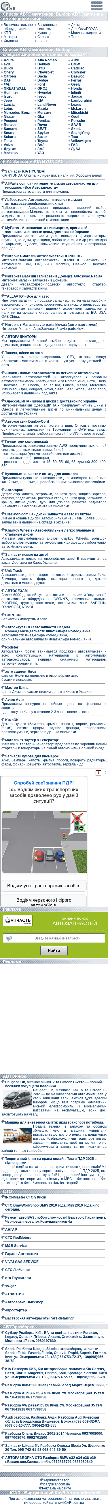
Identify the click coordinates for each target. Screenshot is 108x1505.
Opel (75, 117)
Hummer (11, 92)
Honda (76, 88)
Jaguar (77, 96)
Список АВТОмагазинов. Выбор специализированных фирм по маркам (45, 52)
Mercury (44, 113)
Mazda (42, 109)
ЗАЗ (41, 149)
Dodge (42, 80)
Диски (76, 25)
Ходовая (11, 41)
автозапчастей (74, 923)
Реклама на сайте (56, 1488)
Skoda (76, 129)
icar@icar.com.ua (56, 1484)
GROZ (42, 88)
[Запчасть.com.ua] (18, 925)
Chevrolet (45, 72)
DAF (7, 80)
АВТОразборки (19, 1326)
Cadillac (77, 68)
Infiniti (76, 92)
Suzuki (42, 137)
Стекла (43, 37)
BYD (41, 68)
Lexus (76, 105)
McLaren (78, 109)
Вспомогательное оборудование (18, 27)
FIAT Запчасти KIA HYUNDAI (32, 161)
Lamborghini (81, 101)
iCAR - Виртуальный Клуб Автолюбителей (55, 1492)
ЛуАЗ (75, 149)
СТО (8, 1191)
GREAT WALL (15, 88)
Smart (9, 133)
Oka (40, 117)
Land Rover (46, 105)
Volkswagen (81, 141)
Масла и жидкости (86, 33)
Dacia (42, 76)
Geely (76, 84)
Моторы (10, 37)
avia (7, 64)
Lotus (8, 109)
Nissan (9, 117)
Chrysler (78, 72)
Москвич (11, 153)
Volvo (8, 145)
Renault (10, 125)
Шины (42, 41)
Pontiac (43, 121)
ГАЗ (74, 145)
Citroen (10, 76)
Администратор (56, 1480)
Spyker (43, 133)
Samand (10, 129)
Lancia (9, 105)
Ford (41, 84)
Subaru (10, 137)
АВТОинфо (15, 1076)
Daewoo (77, 76)
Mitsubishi (79, 113)
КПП (7, 33)
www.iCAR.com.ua (69, 1503)
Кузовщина (46, 33)
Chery (9, 72)
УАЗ (40, 153)
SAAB (76, 125)
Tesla (8, 141)
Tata (74, 137)
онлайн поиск (75, 918)
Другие (10, 149)
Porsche (78, 121)
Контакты (55, 1474)
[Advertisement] (54, 1020)
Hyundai (44, 92)
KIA (40, 101)
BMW (75, 64)
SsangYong (80, 133)
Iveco (41, 96)
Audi (75, 60)
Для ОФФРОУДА (84, 29)
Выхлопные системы (47, 27)
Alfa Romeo (47, 60)
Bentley (43, 64)
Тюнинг (77, 37)
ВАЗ (41, 145)
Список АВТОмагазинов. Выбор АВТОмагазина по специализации (53, 16)
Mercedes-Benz (17, 113)
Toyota (42, 141)
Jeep (8, 101)
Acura (9, 60)
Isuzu (8, 96)
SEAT (41, 129)
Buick (8, 68)
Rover (42, 125)
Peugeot (10, 121)
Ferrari (76, 80)
